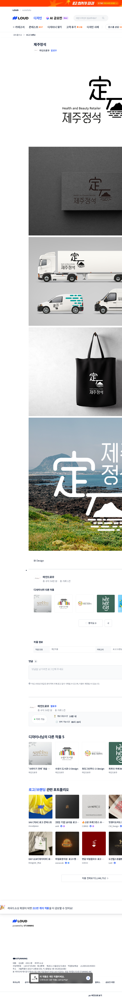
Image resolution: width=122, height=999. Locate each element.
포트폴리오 (17, 34)
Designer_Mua (35, 862)
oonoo (85, 862)
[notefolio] (26, 10)
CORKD (85, 826)
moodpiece (34, 826)
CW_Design (114, 826)
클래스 (97, 982)
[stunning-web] (20, 958)
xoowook (59, 862)
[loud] (15, 10)
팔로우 (54, 50)
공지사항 (28, 982)
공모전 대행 (110, 982)
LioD (110, 862)
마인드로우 (48, 577)
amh (57, 826)
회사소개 (16, 982)
